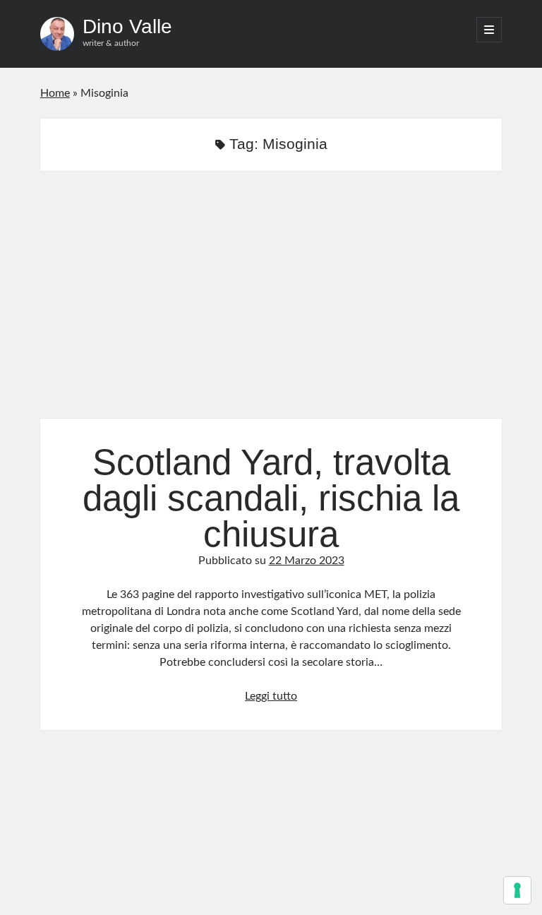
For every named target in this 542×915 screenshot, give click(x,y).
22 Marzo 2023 (306, 560)
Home (55, 93)
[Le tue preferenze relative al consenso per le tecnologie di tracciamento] (517, 890)
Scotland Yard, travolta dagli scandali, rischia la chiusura (271, 303)
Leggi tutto (271, 696)
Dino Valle (127, 26)
